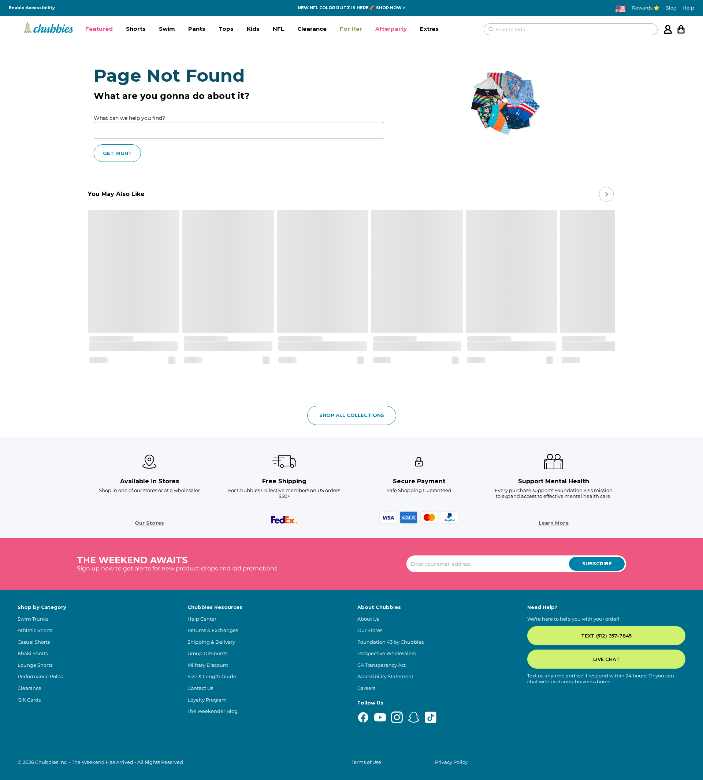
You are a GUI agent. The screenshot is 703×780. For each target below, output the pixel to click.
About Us (368, 619)
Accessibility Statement (385, 676)
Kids (253, 28)
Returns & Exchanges (212, 630)
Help (688, 8)
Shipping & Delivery (211, 642)
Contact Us (200, 688)
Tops (226, 28)
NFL (278, 28)
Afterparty (391, 28)
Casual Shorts (34, 642)
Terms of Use (366, 762)
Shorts (136, 28)
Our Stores (149, 523)
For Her (351, 28)
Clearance (312, 28)
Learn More (554, 523)
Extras (429, 28)
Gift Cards (29, 700)
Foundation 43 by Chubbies (390, 642)
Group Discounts (207, 653)
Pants (196, 28)
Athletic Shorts (35, 630)
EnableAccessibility (32, 7)
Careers (366, 688)
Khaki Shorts (33, 653)
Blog (671, 8)
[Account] (667, 29)
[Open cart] (681, 29)
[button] (99, 29)
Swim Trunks (33, 619)
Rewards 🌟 (645, 8)
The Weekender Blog (212, 711)
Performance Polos (40, 676)
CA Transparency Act (381, 665)
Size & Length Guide (211, 676)
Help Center (201, 619)
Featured (99, 28)
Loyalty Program (207, 700)
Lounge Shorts (35, 665)
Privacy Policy (451, 762)
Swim (167, 28)
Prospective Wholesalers (386, 653)
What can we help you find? (129, 118)
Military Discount (207, 665)
